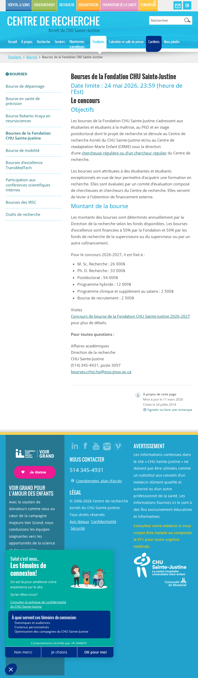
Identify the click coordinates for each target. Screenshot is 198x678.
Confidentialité (103, 521)
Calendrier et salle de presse (126, 41)
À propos (26, 41)
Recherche (66, 4)
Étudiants (98, 41)
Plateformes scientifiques (77, 44)
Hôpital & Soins (19, 4)
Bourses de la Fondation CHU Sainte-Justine (28, 136)
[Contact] (178, 5)
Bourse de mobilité (22, 150)
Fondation (148, 4)
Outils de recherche (23, 214)
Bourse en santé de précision (23, 101)
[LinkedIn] (75, 446)
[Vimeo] (118, 446)
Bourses (31, 57)
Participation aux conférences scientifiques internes (28, 184)
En (187, 5)
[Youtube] (96, 446)
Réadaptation (88, 4)
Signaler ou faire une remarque (169, 409)
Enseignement (44, 4)
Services (60, 41)
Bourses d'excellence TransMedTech (24, 165)
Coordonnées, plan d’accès (99, 480)
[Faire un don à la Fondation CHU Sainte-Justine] (32, 459)
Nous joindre (171, 41)
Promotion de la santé (119, 4)
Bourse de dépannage (25, 86)
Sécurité (78, 528)
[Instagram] (107, 446)
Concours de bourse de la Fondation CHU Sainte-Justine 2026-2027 (130, 316)
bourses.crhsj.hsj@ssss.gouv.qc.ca (101, 371)
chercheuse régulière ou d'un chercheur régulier (124, 153)
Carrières (153, 41)
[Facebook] (85, 446)
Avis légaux (79, 521)
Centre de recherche (53, 21)
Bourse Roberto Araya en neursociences (28, 118)
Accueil (12, 41)
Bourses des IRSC (21, 202)
